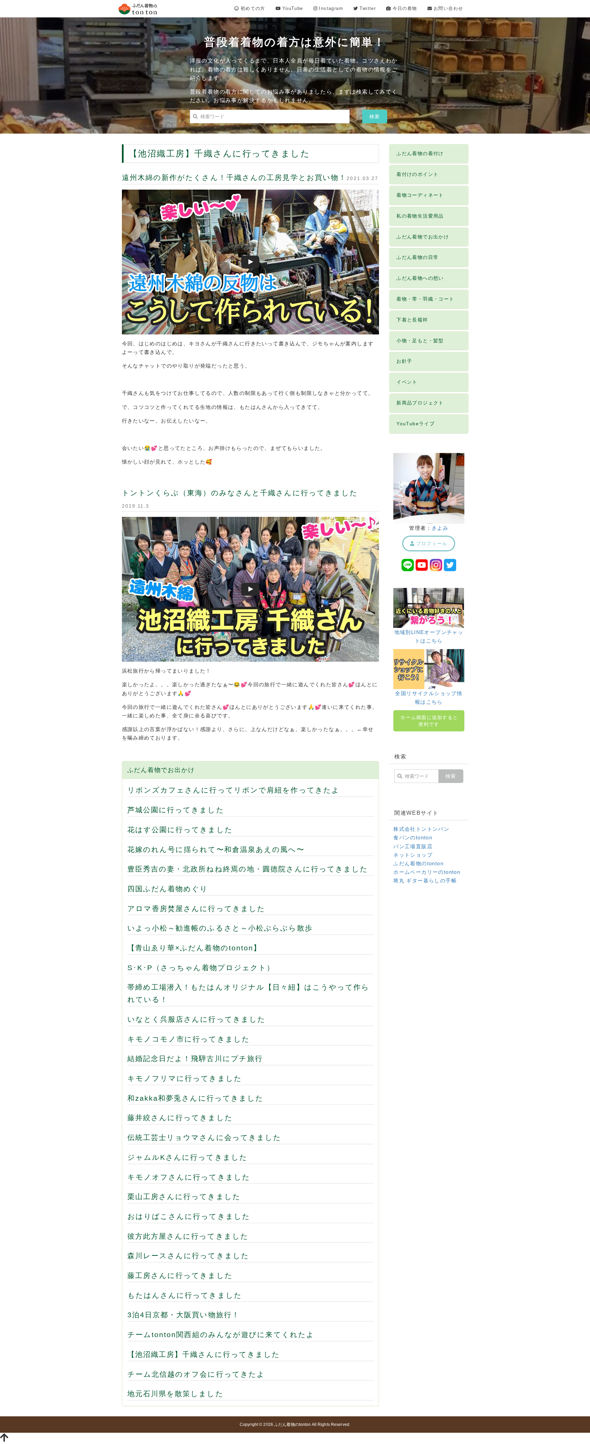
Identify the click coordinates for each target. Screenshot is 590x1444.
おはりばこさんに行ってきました (189, 1216)
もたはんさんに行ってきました (184, 1295)
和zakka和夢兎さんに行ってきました (195, 1098)
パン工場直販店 (413, 846)
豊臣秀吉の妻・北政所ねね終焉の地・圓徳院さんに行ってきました (247, 869)
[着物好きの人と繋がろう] (428, 607)
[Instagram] (436, 564)
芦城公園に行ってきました (175, 810)
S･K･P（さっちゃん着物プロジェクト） (201, 968)
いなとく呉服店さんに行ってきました (196, 1019)
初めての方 (252, 8)
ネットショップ (413, 855)
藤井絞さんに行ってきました (180, 1118)
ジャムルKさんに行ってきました (187, 1157)
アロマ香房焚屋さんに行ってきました (196, 908)
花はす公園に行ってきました (180, 830)
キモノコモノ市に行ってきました (188, 1039)
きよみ (440, 528)
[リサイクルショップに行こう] (428, 669)
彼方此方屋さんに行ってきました (188, 1236)
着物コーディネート (420, 195)
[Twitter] (450, 564)
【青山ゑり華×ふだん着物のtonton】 (194, 948)
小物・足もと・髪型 (420, 340)
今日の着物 (404, 8)
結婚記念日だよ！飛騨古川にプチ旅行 (195, 1058)
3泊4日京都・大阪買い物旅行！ (183, 1315)
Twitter (367, 8)
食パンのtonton (412, 837)
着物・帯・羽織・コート (425, 299)
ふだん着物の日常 (417, 257)
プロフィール (431, 543)
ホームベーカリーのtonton (426, 872)
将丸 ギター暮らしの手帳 (425, 880)
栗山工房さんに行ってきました (184, 1196)
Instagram (330, 8)
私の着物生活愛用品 (420, 216)
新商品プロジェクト (420, 402)
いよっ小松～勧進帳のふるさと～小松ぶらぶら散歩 (220, 928)
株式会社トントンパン (421, 829)
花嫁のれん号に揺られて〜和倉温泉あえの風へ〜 (216, 849)
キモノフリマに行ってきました (184, 1078)
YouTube (292, 8)
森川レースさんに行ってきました (188, 1256)
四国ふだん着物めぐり (167, 889)
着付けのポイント (417, 174)
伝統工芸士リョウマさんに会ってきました (204, 1137)
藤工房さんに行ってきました (180, 1275)
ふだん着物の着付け (420, 153)
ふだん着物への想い (420, 278)
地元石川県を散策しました (175, 1394)
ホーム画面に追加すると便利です (429, 721)
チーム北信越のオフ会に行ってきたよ (196, 1374)
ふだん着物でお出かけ (161, 770)
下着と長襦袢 (412, 319)
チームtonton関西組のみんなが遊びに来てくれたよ (221, 1334)
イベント (407, 382)
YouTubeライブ (415, 423)
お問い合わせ (447, 8)
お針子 (404, 361)
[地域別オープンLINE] (408, 564)
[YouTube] (422, 564)
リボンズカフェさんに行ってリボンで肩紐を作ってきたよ (233, 790)
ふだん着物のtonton (418, 863)
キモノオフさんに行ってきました (189, 1177)
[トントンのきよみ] (428, 488)
